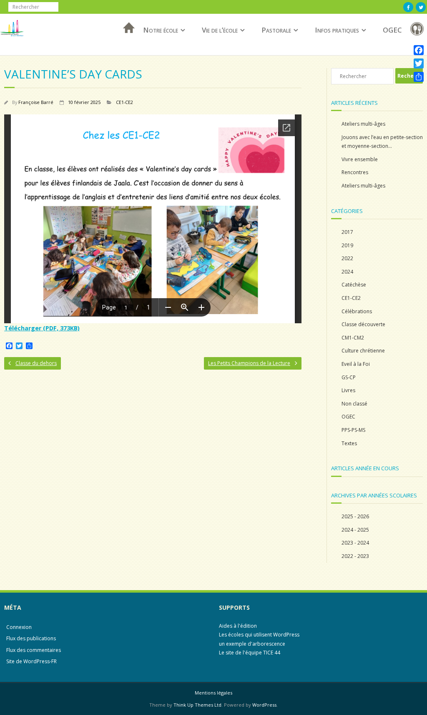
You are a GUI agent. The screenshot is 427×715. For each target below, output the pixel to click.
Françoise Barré (35, 102)
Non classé (354, 403)
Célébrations (357, 311)
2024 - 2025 (355, 529)
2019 (347, 245)
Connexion (19, 627)
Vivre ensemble (360, 159)
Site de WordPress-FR (31, 661)
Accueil (126, 38)
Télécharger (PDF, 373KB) (42, 328)
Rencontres (355, 172)
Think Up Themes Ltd (197, 705)
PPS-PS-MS (353, 430)
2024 (347, 271)
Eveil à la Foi (356, 364)
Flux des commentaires (33, 650)
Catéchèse (354, 284)
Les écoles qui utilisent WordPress (259, 634)
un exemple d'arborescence (252, 643)
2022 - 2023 (355, 556)
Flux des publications (31, 638)
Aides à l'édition (238, 625)
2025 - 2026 (355, 516)
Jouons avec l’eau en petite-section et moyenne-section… (382, 142)
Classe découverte (363, 324)
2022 (347, 258)
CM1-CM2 (353, 337)
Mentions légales (213, 693)
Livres (348, 390)
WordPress (264, 705)
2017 (347, 232)
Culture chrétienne (363, 350)
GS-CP (349, 377)
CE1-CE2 (124, 102)
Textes (349, 443)
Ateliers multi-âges (363, 123)
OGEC (392, 30)
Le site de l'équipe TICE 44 (249, 652)
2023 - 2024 (355, 542)
